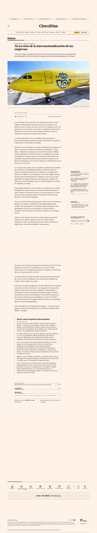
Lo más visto (74, 201)
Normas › (59, 388)
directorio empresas (59, 488)
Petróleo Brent (42, 19)
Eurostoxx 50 (59, 19)
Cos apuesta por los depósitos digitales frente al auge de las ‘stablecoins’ (79, 180)
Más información (18, 401)
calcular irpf (12, 488)
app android (85, 488)
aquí (44, 402)
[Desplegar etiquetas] (60, 395)
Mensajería (54, 395)
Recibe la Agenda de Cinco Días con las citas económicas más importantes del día (33, 384)
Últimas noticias (52, 32)
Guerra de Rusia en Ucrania (38, 395)
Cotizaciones (37, 32)
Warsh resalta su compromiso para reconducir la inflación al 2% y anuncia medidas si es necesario (80, 185)
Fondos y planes (44, 32)
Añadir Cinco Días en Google (55, 116)
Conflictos (25, 395)
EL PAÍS (62, 32)
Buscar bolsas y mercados (77, 217)
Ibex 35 (12, 19)
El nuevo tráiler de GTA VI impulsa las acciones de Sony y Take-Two (80, 191)
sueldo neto (30, 488)
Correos (30, 395)
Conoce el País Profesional (49, 495)
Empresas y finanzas (20, 32)
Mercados (27, 32)
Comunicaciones (18, 395)
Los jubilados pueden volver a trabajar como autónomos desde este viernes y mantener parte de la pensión (80, 206)
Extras (11, 38)
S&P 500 (26, 19)
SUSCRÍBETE (76, 32)
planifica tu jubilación (40, 488)
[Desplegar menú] (9, 25)
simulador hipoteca (21, 488)
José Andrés (48, 395)
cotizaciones (68, 488)
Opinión (57, 32)
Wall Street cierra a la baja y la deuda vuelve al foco (80, 174)
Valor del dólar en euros (77, 19)
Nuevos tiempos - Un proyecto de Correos (24, 43)
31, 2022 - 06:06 (22, 112)
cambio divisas (50, 488)
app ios (78, 488)
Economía (32, 32)
